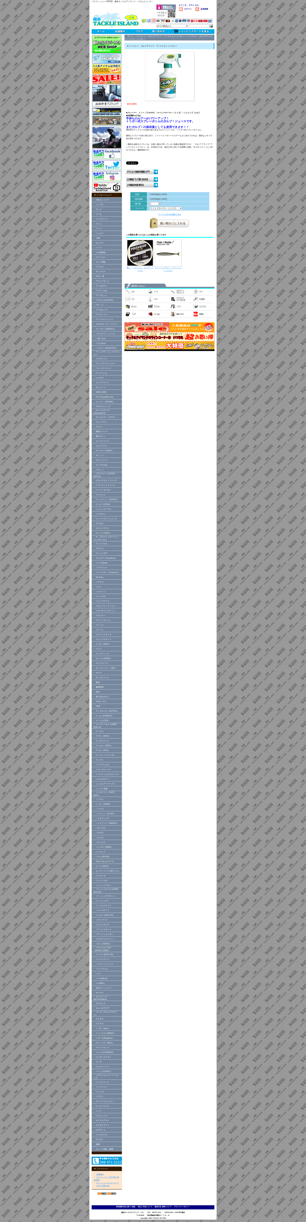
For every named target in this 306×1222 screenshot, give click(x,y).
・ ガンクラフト (100, 446)
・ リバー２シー (100, 1087)
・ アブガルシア (100, 310)
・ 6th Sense (98, 577)
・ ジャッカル (100, 596)
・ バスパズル (100, 828)
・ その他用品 (100, 252)
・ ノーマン (99, 799)
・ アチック (99, 305)
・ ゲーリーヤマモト (102, 490)
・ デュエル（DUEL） (103, 745)
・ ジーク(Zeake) (100, 563)
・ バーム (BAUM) (101, 857)
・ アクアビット (100, 295)
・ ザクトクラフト (102, 528)
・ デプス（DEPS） (102, 736)
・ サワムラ (99, 548)
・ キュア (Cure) (100, 465)
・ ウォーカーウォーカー (104, 363)
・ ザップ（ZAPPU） (103, 533)
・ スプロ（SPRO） (102, 644)
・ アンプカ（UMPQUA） (105, 329)
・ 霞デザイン (100, 436)
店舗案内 (100, 1174)
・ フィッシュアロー (102, 885)
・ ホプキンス (100, 1003)
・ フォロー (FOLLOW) (103, 915)
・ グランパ (99, 470)
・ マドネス (99, 1024)
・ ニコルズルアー (101, 779)
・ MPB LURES (100, 392)
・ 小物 (97, 238)
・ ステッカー (100, 257)
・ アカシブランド (101, 281)
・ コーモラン (100, 514)
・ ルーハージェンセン (103, 1101)
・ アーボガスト (100, 286)
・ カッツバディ (100, 422)
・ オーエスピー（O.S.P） (105, 417)
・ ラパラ (98, 1062)
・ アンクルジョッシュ (103, 319)
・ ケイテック (100, 495)
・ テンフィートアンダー (104, 755)
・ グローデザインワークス (105, 480)
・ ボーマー (99, 993)
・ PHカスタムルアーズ (104, 861)
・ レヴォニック (100, 1115)
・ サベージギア (100, 553)
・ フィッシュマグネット (104, 896)
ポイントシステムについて (107, 1183)
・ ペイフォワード (101, 959)
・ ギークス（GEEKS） (104, 451)
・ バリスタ (99, 837)
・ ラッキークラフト (102, 1057)
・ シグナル (99, 582)
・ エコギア (99, 378)
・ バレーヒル (100, 842)
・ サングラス (100, 271)
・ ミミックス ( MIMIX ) (104, 1033)
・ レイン (98, 1111)
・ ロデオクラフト (101, 1125)
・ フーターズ (100, 876)
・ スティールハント (102, 620)
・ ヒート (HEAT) (101, 866)
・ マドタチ (99, 1019)
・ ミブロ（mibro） (102, 1028)
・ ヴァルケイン (100, 359)
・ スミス (98, 649)
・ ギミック (99, 455)
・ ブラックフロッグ (102, 929)
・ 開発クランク (100, 431)
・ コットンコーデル (102, 509)
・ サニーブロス (100, 544)
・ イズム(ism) (100, 343)
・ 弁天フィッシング (102, 988)
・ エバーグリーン (101, 382)
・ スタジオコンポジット (104, 610)
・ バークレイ (100, 852)
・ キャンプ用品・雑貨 (103, 1149)
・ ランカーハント (101, 1067)
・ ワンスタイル (100, 1135)
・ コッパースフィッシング (105, 519)
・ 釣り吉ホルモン (101, 697)
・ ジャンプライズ (101, 601)
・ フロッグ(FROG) (102, 944)
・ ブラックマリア (101, 925)
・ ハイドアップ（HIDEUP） (106, 823)
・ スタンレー (100, 615)
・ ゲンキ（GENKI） (103, 504)
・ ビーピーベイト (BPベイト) (106, 871)
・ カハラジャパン (101, 441)
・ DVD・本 (99, 276)
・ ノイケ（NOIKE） (103, 804)
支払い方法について (145, 1206)
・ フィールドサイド (102, 905)
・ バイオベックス (101, 818)
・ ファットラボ (100, 880)
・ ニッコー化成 (100, 788)
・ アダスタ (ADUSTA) (103, 300)
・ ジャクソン (100, 591)
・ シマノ (98, 587)
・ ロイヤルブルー (101, 1120)
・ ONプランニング (102, 406)
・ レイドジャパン (101, 1106)
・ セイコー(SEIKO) (102, 658)
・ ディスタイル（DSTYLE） (106, 711)
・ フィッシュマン (101, 901)
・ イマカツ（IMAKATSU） (106, 348)
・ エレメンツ (100, 387)
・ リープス (99, 204)
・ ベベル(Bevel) (100, 978)
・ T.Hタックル (100, 701)
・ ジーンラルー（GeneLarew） (107, 572)
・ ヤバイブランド (101, 1047)
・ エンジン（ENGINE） (104, 402)
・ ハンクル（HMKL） (103, 847)
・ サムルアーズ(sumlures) (105, 558)
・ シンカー (99, 233)
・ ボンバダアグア (101, 1008)
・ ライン (98, 224)
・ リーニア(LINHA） (103, 1071)
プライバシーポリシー (182, 1206)
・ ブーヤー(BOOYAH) (103, 954)
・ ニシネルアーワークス (104, 784)
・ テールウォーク (101, 741)
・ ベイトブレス (100, 969)
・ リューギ (99, 1092)
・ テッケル (99, 731)
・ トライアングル (101, 765)
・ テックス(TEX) (101, 720)
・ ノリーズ (99, 809)
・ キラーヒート (100, 460)
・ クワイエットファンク (104, 485)
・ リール (98, 214)
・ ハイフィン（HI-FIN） (104, 813)
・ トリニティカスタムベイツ (106, 774)
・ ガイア (98, 427)
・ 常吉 (97, 692)
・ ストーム (99, 630)
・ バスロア (99, 833)
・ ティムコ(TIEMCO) (103, 716)
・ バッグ (98, 248)
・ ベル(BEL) (99, 983)
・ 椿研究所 (99, 687)
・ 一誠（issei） (100, 338)
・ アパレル (99, 267)
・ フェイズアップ (101, 910)
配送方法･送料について (163, 1206)
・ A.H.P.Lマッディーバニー (106, 324)
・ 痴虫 (97, 682)
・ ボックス (99, 243)
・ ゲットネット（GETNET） (106, 499)
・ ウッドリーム (100, 373)
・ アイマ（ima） (101, 291)
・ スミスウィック (101, 654)
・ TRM (97, 706)
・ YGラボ (98, 1139)
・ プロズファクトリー (103, 939)
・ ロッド (98, 209)
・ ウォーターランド (102, 368)
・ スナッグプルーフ (102, 639)
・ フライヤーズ (100, 920)
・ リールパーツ (100, 219)
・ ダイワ (98, 673)
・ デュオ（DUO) (101, 750)
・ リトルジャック (101, 1082)
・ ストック (99, 625)
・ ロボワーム (100, 1130)
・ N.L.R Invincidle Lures (103, 397)
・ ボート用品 (100, 262)
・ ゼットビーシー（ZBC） (105, 668)
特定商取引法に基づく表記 (125, 1206)
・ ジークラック (100, 567)
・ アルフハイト (100, 314)
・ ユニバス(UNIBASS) (103, 1052)
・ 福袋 (97, 1144)
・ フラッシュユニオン (103, 934)
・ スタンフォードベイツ (104, 606)
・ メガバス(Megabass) (103, 1038)
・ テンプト (99, 760)
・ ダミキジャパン (101, 677)
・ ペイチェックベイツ (103, 964)
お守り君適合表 (102, 1186)
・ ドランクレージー (102, 769)
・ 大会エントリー (101, 200)
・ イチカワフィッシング (104, 334)
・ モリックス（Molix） (104, 1043)
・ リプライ (99, 1096)
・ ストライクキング (102, 634)
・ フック (98, 228)
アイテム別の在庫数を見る (169, 214)
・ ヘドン (98, 973)
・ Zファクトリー (101, 663)
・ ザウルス (99, 523)
